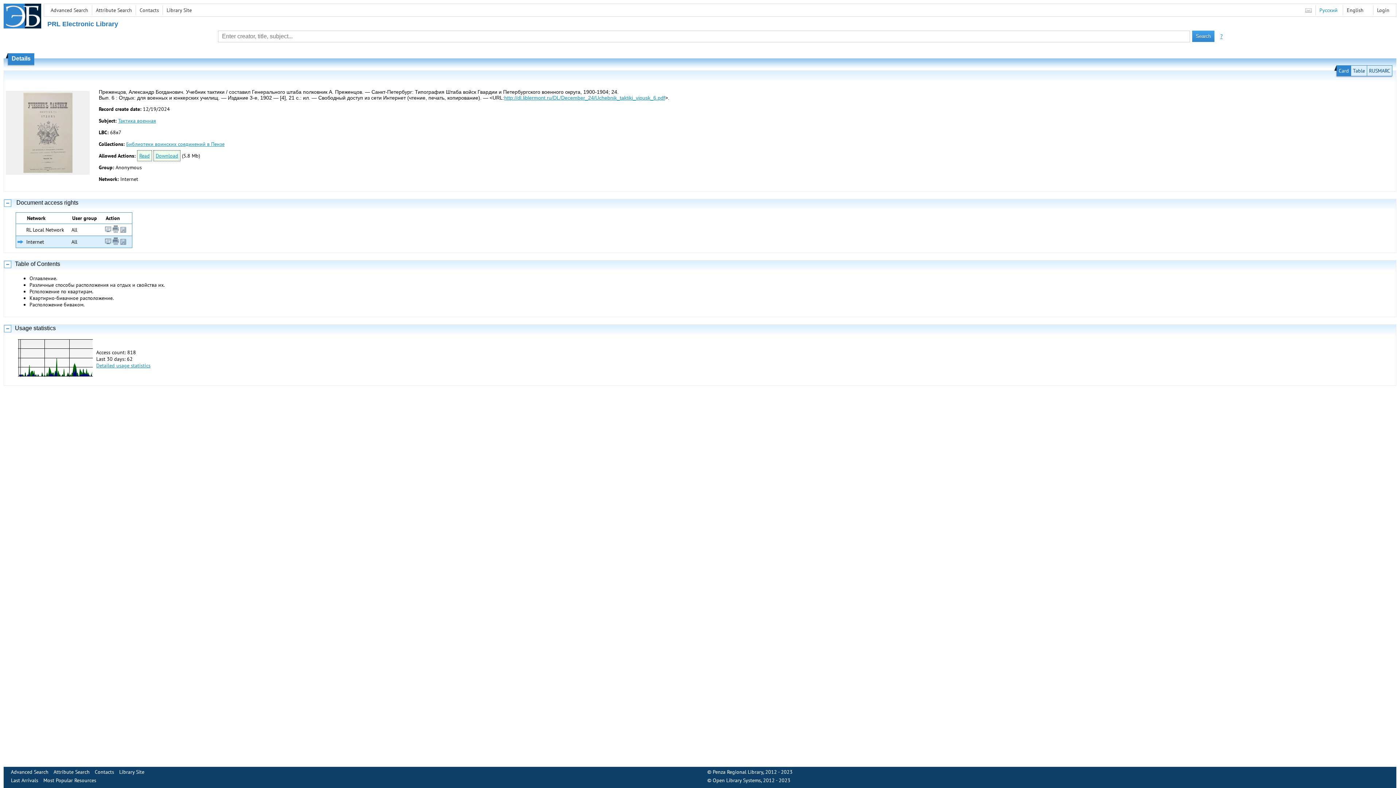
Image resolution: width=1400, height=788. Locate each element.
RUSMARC (1379, 70)
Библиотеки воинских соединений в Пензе (175, 144)
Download (167, 155)
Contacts (149, 10)
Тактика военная (137, 120)
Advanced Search (69, 10)
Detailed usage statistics (123, 365)
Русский (1328, 10)
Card (1344, 70)
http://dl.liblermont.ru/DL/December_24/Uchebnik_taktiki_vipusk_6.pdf (584, 98)
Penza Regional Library (738, 772)
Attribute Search (114, 10)
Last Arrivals (24, 780)
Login (1383, 10)
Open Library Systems (737, 780)
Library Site (179, 10)
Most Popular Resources (69, 780)
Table (1359, 70)
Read (144, 155)
